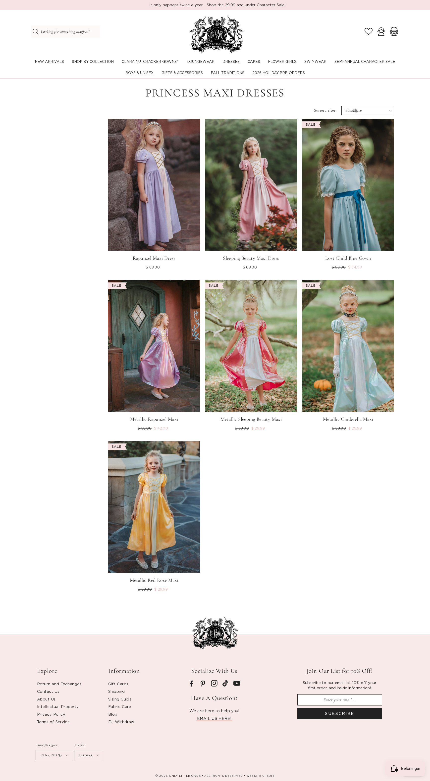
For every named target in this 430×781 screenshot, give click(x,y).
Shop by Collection (93, 61)
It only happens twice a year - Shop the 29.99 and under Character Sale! (217, 5)
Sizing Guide (120, 699)
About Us (46, 699)
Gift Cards (118, 684)
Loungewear (201, 61)
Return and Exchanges (59, 684)
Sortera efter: (325, 110)
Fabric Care (119, 706)
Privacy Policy (51, 714)
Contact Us (48, 691)
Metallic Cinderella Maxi (348, 419)
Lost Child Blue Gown (348, 258)
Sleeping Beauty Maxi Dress (251, 258)
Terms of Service (53, 722)
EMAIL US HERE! (214, 718)
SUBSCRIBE (339, 713)
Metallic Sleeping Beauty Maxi (251, 419)
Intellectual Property (58, 706)
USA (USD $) (51, 755)
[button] (93, 61)
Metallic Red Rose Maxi (154, 580)
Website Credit (260, 775)
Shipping (116, 691)
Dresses (231, 61)
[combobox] (65, 32)
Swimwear (315, 61)
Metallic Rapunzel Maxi (154, 419)
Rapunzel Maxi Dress (154, 258)
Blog (112, 714)
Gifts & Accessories (182, 73)
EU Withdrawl (121, 722)
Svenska (85, 755)
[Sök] (35, 32)
